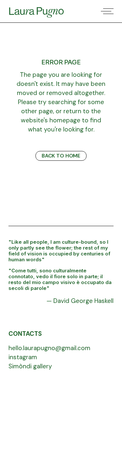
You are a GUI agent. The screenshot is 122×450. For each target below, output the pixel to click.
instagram (22, 357)
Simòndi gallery (30, 366)
